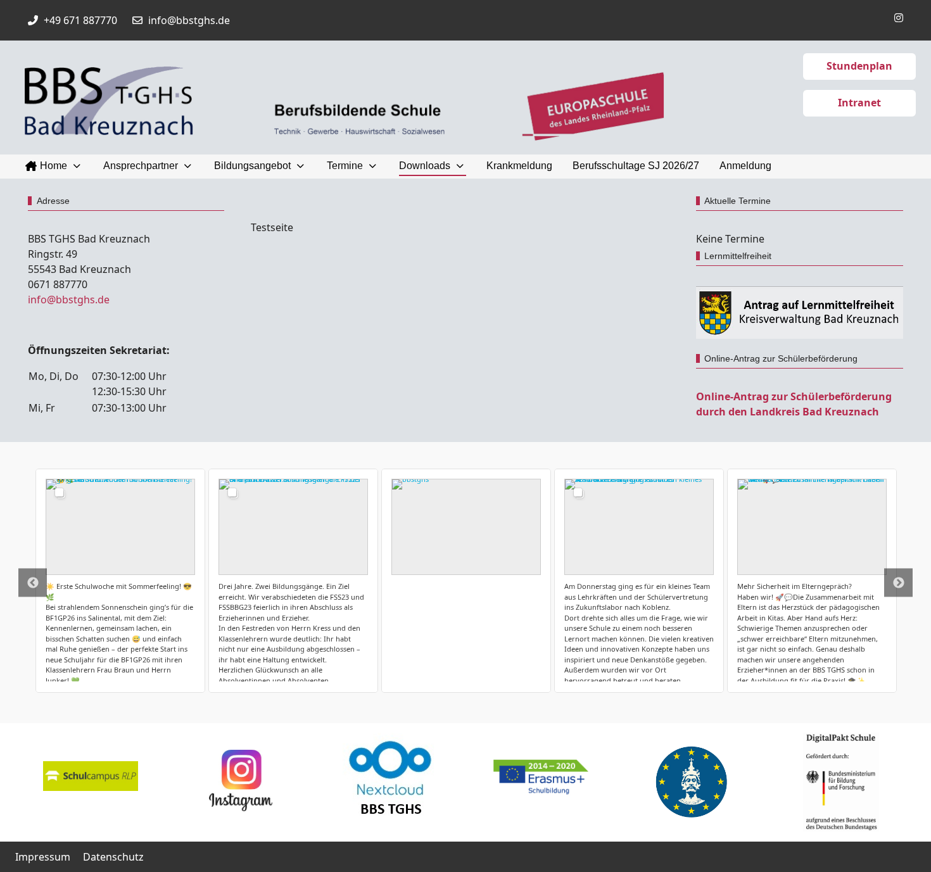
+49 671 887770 (80, 20)
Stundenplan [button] (859, 66)
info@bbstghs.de (189, 20)
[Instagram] (898, 18)
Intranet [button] (859, 103)
